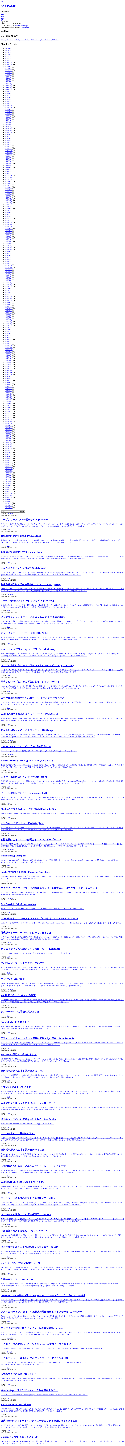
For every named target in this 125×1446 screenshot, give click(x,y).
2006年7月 (8, 504)
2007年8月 (8, 477)
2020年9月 (8, 181)
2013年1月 (8, 343)
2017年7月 (8, 253)
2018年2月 (8, 243)
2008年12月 (8, 444)
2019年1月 (8, 220)
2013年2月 (8, 341)
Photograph (28, 40)
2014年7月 (8, 307)
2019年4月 (8, 216)
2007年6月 (8, 481)
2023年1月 (8, 126)
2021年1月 (8, 173)
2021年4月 (8, 167)
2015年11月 (8, 284)
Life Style (18, 40)
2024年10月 (8, 89)
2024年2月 (8, 103)
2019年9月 (8, 206)
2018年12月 (8, 222)
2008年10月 (8, 448)
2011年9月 (8, 376)
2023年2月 (8, 124)
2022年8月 (8, 134)
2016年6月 (8, 272)
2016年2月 (8, 280)
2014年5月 (8, 311)
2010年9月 (8, 401)
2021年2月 (8, 171)
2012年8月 (8, 354)
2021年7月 (8, 161)
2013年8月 (8, 329)
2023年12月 (8, 105)
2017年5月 (8, 257)
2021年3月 (8, 169)
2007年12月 (8, 469)
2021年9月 (8, 157)
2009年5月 (8, 434)
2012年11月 (8, 348)
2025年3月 (8, 79)
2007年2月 (8, 489)
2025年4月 (8, 77)
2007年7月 (8, 479)
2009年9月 (8, 426)
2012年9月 (8, 352)
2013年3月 (8, 339)
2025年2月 (8, 81)
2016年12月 (8, 266)
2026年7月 (8, 50)
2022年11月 (8, 130)
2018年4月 (8, 239)
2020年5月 (8, 190)
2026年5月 (8, 52)
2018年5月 (8, 237)
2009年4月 (8, 436)
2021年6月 (8, 163)
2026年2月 (8, 58)
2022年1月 (8, 149)
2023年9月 (8, 110)
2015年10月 (8, 286)
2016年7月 (8, 270)
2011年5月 (8, 385)
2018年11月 (8, 224)
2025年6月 (8, 73)
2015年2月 (8, 294)
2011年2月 (8, 391)
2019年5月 (8, 214)
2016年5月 (8, 274)
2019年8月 (8, 208)
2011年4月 (8, 387)
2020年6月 (8, 188)
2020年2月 (8, 196)
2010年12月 (8, 395)
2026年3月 (8, 56)
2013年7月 (8, 331)
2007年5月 (8, 483)
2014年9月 (8, 302)
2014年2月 (8, 317)
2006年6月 (8, 506)
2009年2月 (8, 440)
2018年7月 (8, 233)
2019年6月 (8, 212)
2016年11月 (8, 268)
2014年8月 (8, 305)
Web (53, 40)
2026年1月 (8, 60)
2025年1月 (8, 83)
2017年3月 (8, 261)
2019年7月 (8, 210)
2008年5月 (8, 458)
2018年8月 (8, 231)
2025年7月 (8, 71)
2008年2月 (8, 465)
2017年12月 (8, 247)
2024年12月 (8, 85)
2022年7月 (8, 136)
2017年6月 (8, 255)
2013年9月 (8, 327)
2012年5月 (8, 360)
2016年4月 (8, 276)
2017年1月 (8, 263)
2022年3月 (8, 144)
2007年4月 (8, 485)
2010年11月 (8, 397)
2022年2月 (8, 147)
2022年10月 (8, 132)
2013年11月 (8, 323)
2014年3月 (8, 315)
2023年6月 (8, 116)
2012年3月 (8, 364)
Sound (43, 40)
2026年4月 (8, 54)
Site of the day (36, 40)
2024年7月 (8, 95)
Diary (8, 40)
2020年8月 (8, 183)
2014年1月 (8, 319)
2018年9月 (8, 229)
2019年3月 (8, 218)
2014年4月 (8, 313)
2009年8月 (8, 428)
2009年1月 (8, 442)
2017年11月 (8, 249)
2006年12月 (8, 493)
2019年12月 (8, 200)
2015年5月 (8, 290)
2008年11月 (8, 446)
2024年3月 (8, 101)
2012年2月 (8, 366)
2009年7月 (8, 430)
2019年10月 (8, 204)
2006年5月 (8, 508)
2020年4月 (8, 192)
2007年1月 (8, 491)
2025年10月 (8, 64)
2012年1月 (8, 368)
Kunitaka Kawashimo (21, 25)
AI (1, 40)
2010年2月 (8, 415)
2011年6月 (8, 382)
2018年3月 (8, 241)
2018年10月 (8, 227)
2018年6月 (8, 235)
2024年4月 (8, 99)
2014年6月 (8, 309)
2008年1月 (8, 467)
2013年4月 (8, 337)
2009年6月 (8, 432)
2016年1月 (8, 282)
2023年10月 (8, 108)
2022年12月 (8, 128)
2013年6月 (8, 333)
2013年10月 (8, 325)
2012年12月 (8, 346)
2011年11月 (8, 372)
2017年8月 (8, 251)
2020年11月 (8, 177)
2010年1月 (8, 417)
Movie (23, 40)
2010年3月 (8, 413)
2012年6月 (8, 358)
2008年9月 (8, 450)
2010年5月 (8, 409)
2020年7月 (8, 186)
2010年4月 (8, 411)
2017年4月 (8, 259)
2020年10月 (8, 179)
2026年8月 (8, 48)
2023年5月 (8, 118)
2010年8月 (8, 403)
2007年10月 (8, 473)
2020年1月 (8, 198)
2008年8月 (8, 452)
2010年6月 (8, 407)
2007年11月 (8, 471)
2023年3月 (8, 122)
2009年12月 (8, 419)
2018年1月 (8, 245)
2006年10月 (8, 497)
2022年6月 (8, 138)
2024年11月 (8, 87)
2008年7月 (8, 454)
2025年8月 (8, 69)
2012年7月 (8, 356)
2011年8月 (8, 378)
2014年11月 (8, 298)
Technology (48, 40)
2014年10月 (8, 300)
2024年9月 (8, 91)
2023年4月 (8, 120)
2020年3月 (8, 194)
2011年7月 (8, 380)
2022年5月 (8, 140)
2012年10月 (8, 350)
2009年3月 (8, 438)
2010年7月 (8, 405)
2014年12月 (8, 296)
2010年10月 (8, 399)
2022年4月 (8, 142)
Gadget (12, 40)
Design (4, 40)
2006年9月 (8, 499)
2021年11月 (8, 153)
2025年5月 (8, 75)
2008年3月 (8, 463)
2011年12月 (8, 370)
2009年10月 (8, 424)
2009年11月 (8, 421)
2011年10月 (8, 374)
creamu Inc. (25, 27)
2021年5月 (8, 165)
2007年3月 (8, 487)
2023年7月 (8, 114)
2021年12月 (8, 151)
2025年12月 (8, 62)
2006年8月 (8, 501)
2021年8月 (8, 159)
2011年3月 (8, 389)
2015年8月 (8, 288)
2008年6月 (8, 456)
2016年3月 (8, 278)
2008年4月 (8, 460)
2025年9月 (8, 67)
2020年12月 (8, 175)
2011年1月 (8, 393)
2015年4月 (8, 292)
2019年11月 (8, 202)
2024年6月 (8, 97)
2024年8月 (8, 93)
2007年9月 (8, 475)
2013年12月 (8, 321)
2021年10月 (8, 155)
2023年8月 (8, 112)
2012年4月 (8, 362)
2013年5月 (8, 335)
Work (56, 40)
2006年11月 (8, 495)
